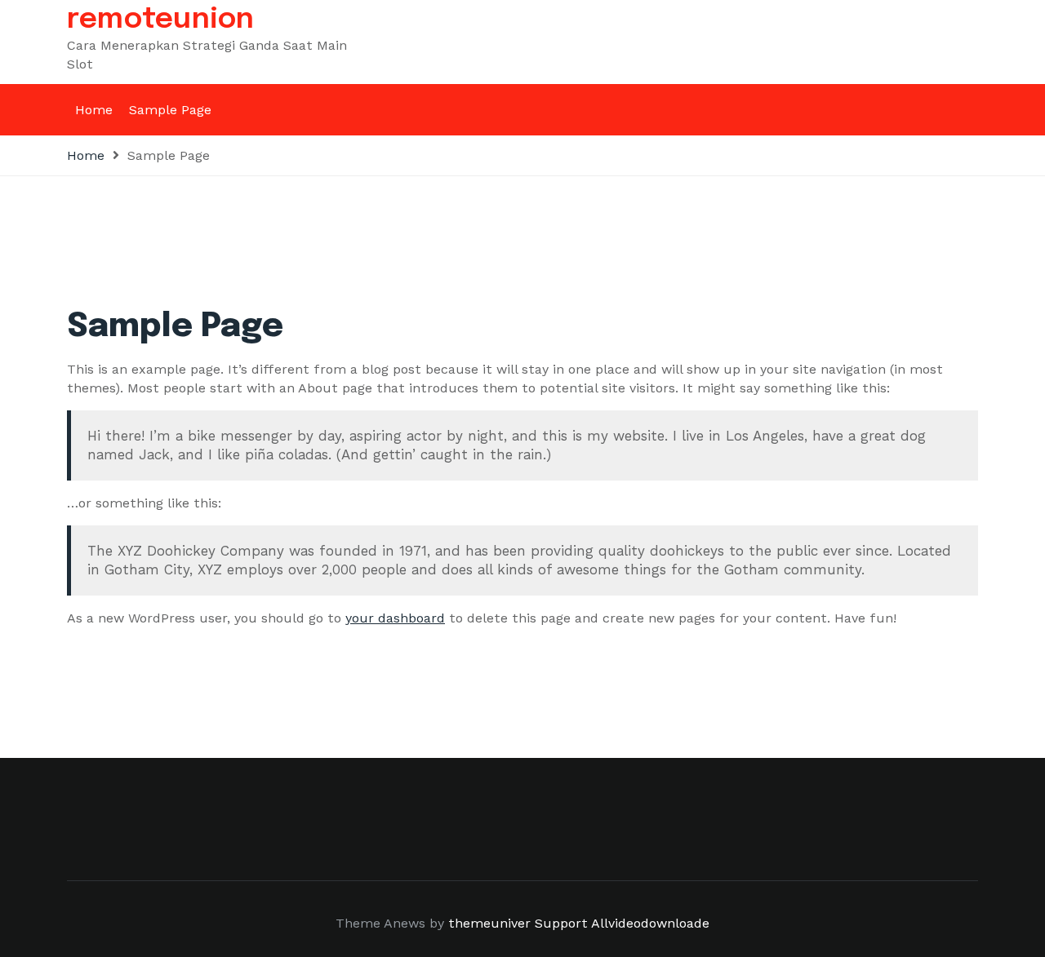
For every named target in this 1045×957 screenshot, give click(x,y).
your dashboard (395, 618)
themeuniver (489, 923)
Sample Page (170, 109)
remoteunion (161, 19)
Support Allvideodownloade (622, 923)
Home (94, 109)
